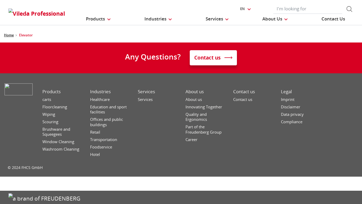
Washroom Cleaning (60, 149)
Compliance (291, 121)
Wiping (48, 114)
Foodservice (101, 147)
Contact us (244, 92)
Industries (100, 92)
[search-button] (349, 9)
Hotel (95, 154)
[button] (98, 18)
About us (195, 92)
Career (191, 139)
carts (46, 99)
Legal (286, 92)
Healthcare (100, 99)
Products (51, 92)
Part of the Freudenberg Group (204, 129)
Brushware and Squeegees (56, 132)
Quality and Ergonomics (196, 117)
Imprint (287, 99)
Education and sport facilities (108, 109)
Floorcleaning (54, 106)
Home (9, 35)
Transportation (103, 139)
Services (146, 92)
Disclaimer (290, 106)
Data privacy (292, 114)
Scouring (50, 121)
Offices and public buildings (106, 122)
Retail (95, 132)
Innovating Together (204, 106)
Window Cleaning (58, 141)
